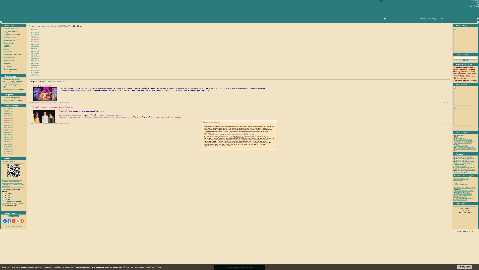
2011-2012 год (8, 142)
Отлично (8, 193)
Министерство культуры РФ (463, 157)
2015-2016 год (8, 132)
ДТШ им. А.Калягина (461, 145)
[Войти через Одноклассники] (22, 221)
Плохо (7, 199)
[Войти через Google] (18, 221)
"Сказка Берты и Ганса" (41, 86)
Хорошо (8, 195)
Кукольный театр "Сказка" (463, 139)
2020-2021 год (8, 120)
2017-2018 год (8, 127)
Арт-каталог (458, 189)
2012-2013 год (8, 139)
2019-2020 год (8, 123)
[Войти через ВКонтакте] (5, 221)
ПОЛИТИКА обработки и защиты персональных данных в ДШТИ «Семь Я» (229, 134)
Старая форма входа (14, 226)
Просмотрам (61, 81)
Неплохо (8, 197)
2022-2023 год (8, 115)
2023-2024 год (8, 113)
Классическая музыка (461, 192)
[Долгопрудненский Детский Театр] (465, 51)
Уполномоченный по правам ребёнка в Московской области (464, 168)
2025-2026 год (8, 108)
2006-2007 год (8, 153)
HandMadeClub (459, 135)
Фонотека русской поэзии (463, 193)
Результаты (6, 203)
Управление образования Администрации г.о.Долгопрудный (462, 164)
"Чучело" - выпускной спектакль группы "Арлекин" (52, 107)
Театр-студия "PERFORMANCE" (465, 141)
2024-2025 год (8, 111)
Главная (32, 26)
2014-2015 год (8, 135)
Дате (43, 81)
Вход (441, 19)
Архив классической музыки (464, 191)
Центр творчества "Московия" (464, 147)
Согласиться (464, 267)
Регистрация (432, 19)
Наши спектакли (43, 26)
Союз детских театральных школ (465, 170)
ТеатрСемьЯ (56, 102)
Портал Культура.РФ (461, 172)
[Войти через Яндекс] (13, 221)
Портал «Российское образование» (461, 179)
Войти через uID (13, 216)
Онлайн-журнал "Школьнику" (464, 187)
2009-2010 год (8, 146)
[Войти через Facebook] (9, 221)
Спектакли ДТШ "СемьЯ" (60, 26)
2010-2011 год (8, 144)
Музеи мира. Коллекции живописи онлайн (462, 196)
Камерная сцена (459, 138)
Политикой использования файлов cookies (142, 267)
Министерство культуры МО (464, 158)
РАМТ (456, 137)
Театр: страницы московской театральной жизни (463, 199)
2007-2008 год (8, 151)
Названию (51, 81)
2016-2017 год (8, 130)
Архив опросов (17, 203)
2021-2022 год (8, 118)
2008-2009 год (8, 149)
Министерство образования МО (465, 161)
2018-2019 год (8, 125)
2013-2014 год (8, 137)
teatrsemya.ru (239, 137)
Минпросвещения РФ (461, 160)
